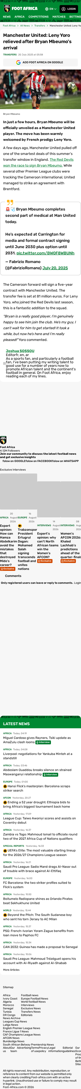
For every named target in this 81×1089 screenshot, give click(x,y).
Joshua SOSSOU (20, 351)
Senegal (8, 1008)
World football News (33, 1001)
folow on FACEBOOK (39, 461)
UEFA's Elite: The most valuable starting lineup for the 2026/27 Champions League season (39, 853)
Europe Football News (34, 998)
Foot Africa (9, 25)
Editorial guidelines (69, 1049)
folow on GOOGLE (14, 461)
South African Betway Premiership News (28, 1044)
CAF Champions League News (21, 1034)
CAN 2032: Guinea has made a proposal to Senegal (40, 947)
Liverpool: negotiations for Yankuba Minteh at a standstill (37, 756)
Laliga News (10, 1025)
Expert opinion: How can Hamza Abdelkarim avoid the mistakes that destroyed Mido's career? (8, 545)
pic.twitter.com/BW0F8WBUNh (46, 253)
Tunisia (7, 1011)
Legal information (55, 1049)
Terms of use (35, 1049)
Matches (58, 16)
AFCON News (11, 1038)
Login (71, 9)
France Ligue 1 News (16, 1031)
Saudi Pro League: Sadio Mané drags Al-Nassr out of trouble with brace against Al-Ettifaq (39, 869)
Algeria (7, 1001)
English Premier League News (21, 1028)
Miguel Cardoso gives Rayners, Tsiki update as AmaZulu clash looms (37, 740)
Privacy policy (43, 1049)
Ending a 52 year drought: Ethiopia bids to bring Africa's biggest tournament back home (36, 804)
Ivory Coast (10, 998)
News (7, 16)
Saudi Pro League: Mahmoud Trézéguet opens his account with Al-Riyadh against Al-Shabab (39, 961)
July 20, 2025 (55, 268)
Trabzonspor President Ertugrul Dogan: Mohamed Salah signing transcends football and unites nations (27, 549)
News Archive (11, 1018)
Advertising (24, 1047)
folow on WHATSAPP (65, 461)
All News (25, 25)
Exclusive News (31, 1008)
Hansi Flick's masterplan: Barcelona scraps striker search (36, 788)
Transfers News (30, 1011)
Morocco (8, 1005)
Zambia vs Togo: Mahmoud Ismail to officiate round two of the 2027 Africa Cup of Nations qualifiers (40, 836)
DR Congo (9, 1015)
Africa (20, 16)
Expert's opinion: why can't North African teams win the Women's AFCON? (48, 545)
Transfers (39, 25)
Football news (29, 995)
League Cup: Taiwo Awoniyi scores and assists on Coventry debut (39, 820)
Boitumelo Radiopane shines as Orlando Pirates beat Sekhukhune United (38, 901)
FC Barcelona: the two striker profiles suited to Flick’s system (37, 885)
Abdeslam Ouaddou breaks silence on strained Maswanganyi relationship (37, 772)
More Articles (11, 970)
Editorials (26, 1015)
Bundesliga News (13, 1041)
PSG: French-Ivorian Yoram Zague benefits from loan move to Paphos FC (38, 933)
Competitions (39, 16)
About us (6, 1049)
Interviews (27, 1005)
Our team (13, 1049)
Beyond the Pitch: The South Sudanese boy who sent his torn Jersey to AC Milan (37, 917)
